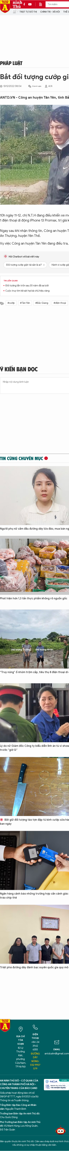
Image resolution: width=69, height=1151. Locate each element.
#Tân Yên (25, 303)
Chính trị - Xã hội (50, 11)
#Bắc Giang (41, 303)
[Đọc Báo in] (42, 4)
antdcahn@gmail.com (57, 1053)
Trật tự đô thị (28, 11)
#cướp (11, 303)
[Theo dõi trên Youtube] (30, 4)
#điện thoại (60, 303)
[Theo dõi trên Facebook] (25, 4)
